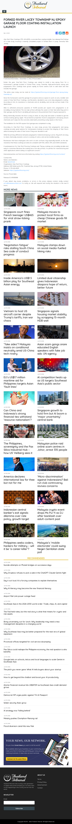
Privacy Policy (41, 782)
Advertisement (42, 785)
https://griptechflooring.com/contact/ (52, 154)
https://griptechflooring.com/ (19, 170)
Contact (40, 788)
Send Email (11, 162)
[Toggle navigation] (4, 11)
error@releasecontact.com (13, 183)
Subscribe (19, 808)
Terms (39, 779)
